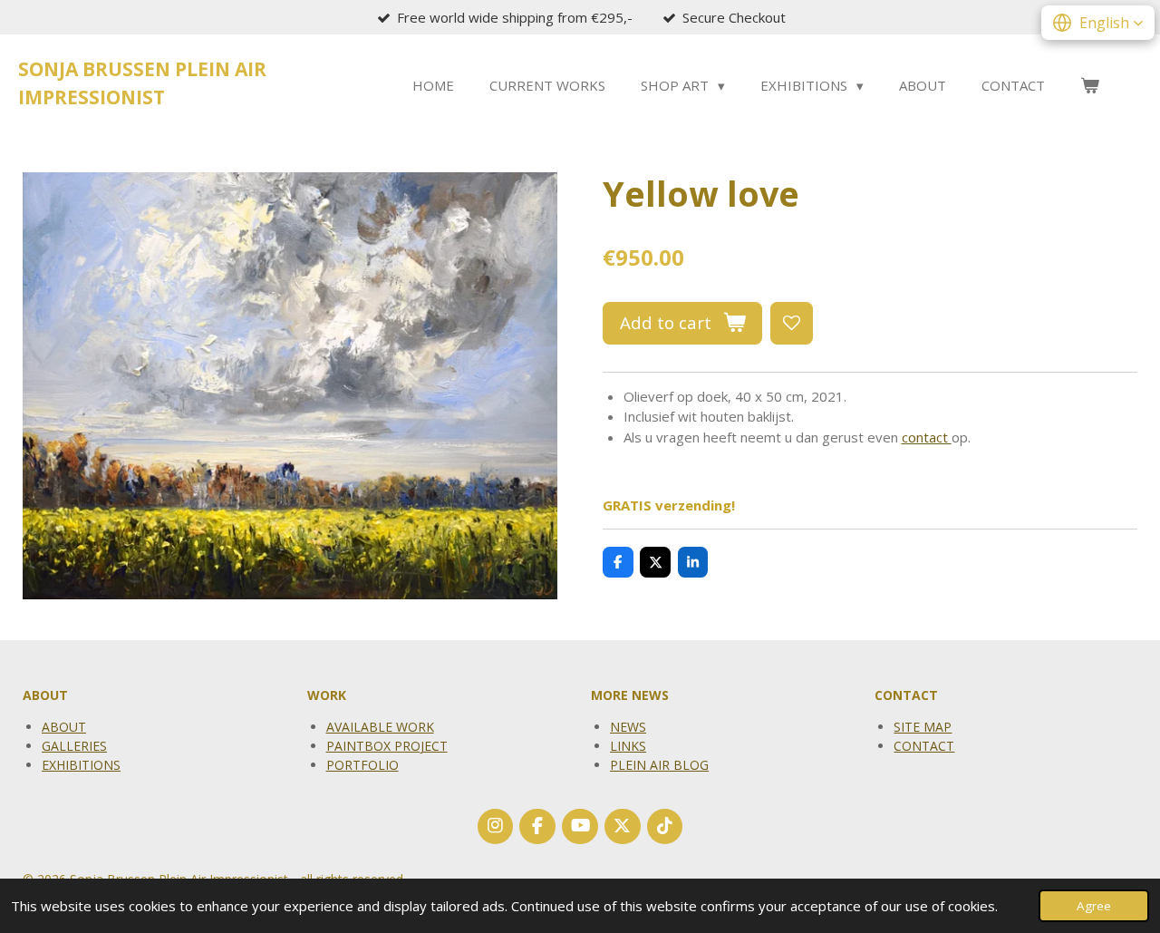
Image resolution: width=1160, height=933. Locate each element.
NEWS (628, 726)
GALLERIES (74, 745)
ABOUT (64, 726)
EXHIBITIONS (81, 764)
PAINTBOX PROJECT (387, 745)
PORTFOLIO (362, 764)
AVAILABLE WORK (380, 726)
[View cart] (1089, 86)
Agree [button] (1094, 906)
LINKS (628, 745)
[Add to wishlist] (791, 323)
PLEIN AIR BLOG (659, 764)
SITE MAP (923, 726)
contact (927, 437)
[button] (1098, 23)
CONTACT (924, 745)
